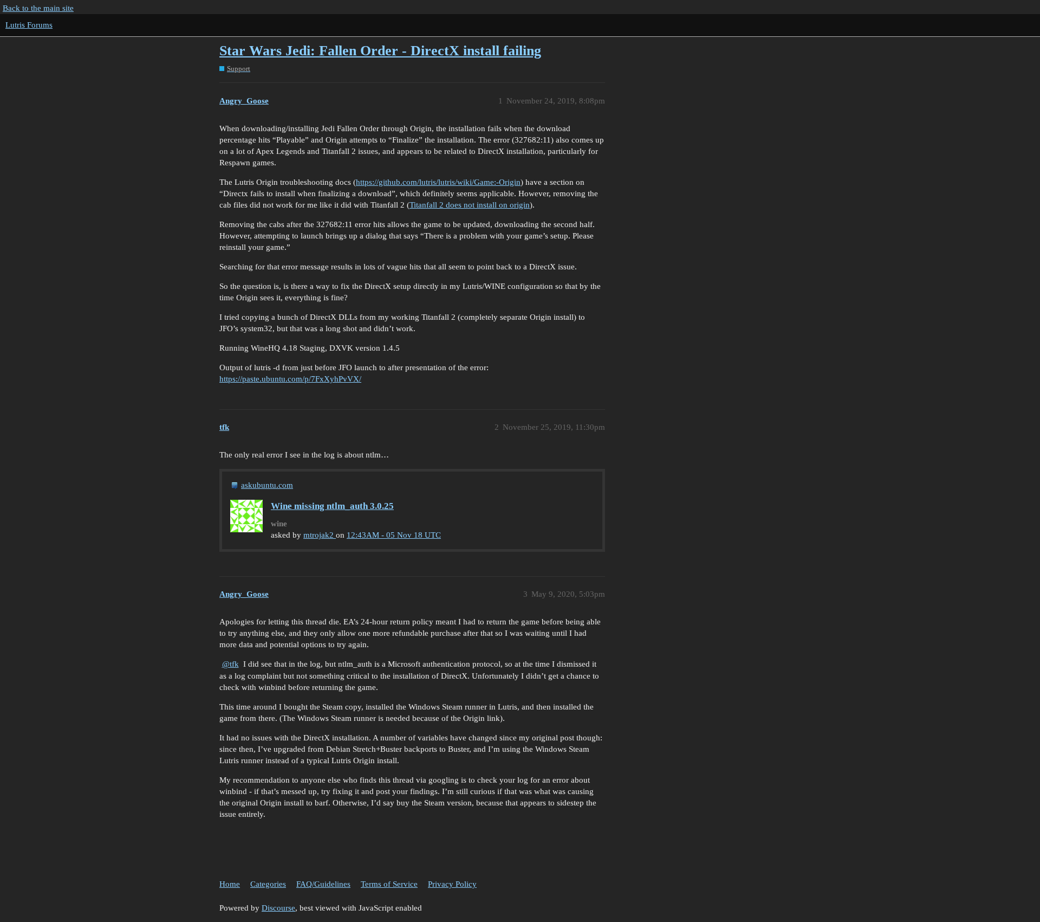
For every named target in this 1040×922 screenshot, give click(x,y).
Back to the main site (38, 8)
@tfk (230, 664)
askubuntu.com (267, 485)
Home (229, 884)
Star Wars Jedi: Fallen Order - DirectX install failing (380, 51)
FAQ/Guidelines (323, 884)
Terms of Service (389, 884)
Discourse (278, 908)
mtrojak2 (319, 535)
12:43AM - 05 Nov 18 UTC (394, 535)
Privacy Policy (452, 884)
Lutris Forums (29, 25)
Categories (268, 884)
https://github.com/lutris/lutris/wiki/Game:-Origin (438, 182)
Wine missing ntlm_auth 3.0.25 (332, 506)
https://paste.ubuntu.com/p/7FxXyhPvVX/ (290, 379)
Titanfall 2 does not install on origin (470, 205)
